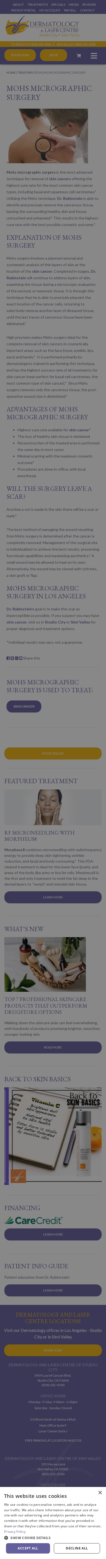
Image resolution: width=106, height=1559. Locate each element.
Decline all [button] (77, 1548)
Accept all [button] (28, 1548)
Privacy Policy (15, 1531)
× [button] (100, 1493)
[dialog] (53, 1523)
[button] (53, 1537)
